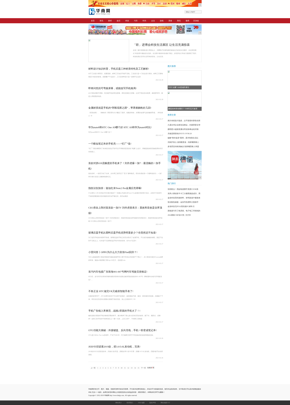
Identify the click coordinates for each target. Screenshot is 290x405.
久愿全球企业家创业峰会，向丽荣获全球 (184, 125)
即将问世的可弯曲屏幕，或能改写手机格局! (112, 88)
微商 (187, 21)
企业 (153, 21)
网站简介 (118, 403)
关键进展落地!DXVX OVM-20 (180, 134)
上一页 (93, 368)
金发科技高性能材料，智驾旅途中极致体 (184, 198)
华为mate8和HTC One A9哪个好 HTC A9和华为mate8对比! (120, 127)
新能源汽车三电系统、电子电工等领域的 (184, 211)
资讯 (101, 21)
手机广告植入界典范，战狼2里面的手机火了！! (114, 310)
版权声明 (152, 403)
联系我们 (130, 403)
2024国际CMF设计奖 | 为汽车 (179, 215)
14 (135, 368)
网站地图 (164, 403)
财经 (110, 21)
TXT (168, 403)
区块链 (196, 21)
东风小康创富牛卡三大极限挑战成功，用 (184, 193)
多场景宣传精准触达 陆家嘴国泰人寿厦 (183, 146)
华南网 (106, 395)
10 (121, 368)
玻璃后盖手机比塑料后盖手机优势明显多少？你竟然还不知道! (122, 232)
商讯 (179, 21)
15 (138, 368)
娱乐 (118, 21)
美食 (170, 21)
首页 (93, 21)
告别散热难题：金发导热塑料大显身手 (183, 202)
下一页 (143, 368)
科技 (127, 21)
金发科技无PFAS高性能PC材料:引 (181, 206)
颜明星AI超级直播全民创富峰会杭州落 (183, 129)
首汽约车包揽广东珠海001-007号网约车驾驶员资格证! (117, 271)
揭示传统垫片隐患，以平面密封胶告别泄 (184, 121)
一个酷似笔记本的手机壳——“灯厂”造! (109, 143)
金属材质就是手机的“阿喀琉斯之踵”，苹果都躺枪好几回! (119, 107)
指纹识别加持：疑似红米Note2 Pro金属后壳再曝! (115, 188)
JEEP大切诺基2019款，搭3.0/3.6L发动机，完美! (114, 346)
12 (128, 368)
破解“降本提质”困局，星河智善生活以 (183, 138)
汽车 (136, 21)
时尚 (144, 21)
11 (125, 368)
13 (131, 368)
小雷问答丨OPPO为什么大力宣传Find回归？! (112, 252)
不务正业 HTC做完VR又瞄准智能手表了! (110, 291)
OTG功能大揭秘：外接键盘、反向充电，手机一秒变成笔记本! (122, 330)
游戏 (161, 21)
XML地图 (141, 403)
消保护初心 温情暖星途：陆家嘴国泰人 (183, 142)
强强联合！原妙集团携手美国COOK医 (183, 189)
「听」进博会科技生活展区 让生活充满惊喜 (161, 44)
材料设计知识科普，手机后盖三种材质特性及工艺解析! (118, 68)
